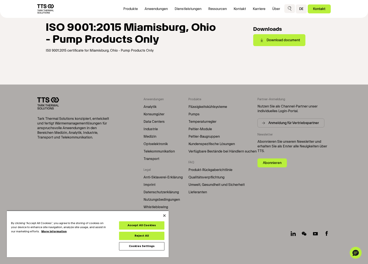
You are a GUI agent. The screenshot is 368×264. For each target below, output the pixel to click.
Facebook (326, 233)
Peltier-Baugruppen (204, 136)
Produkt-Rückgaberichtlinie (210, 170)
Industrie (151, 129)
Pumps (194, 114)
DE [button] (301, 9)
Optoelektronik (156, 144)
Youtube (315, 233)
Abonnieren (272, 163)
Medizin (150, 136)
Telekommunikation (159, 151)
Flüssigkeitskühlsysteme (207, 107)
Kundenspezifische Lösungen (211, 144)
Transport (151, 159)
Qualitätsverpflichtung (206, 177)
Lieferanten (197, 192)
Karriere (259, 9)
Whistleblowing (156, 207)
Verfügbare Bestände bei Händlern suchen (222, 151)
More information (54, 231)
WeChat (304, 233)
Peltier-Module (200, 129)
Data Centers (154, 121)
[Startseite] (45, 9)
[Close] (164, 215)
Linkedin (293, 233)
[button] (289, 8)
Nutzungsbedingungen (162, 199)
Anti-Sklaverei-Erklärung (163, 177)
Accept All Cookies (142, 225)
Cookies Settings (142, 246)
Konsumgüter (154, 114)
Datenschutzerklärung (161, 192)
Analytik (150, 107)
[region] (88, 233)
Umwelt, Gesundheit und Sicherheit (216, 184)
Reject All (142, 235)
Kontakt (319, 9)
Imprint (149, 184)
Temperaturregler (202, 121)
